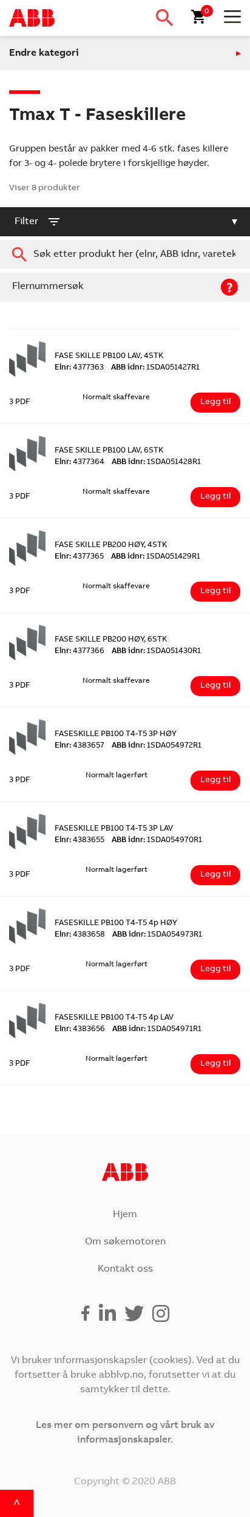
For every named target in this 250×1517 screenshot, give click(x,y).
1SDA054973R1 (157, 935)
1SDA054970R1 (157, 841)
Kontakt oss (125, 1269)
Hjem (125, 1215)
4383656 (80, 1030)
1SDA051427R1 (155, 368)
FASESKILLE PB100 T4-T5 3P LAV (114, 829)
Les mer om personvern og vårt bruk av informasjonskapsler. (125, 1433)
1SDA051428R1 (156, 462)
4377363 (79, 368)
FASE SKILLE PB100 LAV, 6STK (109, 451)
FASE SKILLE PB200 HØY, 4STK (111, 545)
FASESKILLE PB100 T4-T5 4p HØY (116, 924)
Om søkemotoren (125, 1242)
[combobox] (125, 254)
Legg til (215, 402)
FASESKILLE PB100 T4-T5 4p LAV (114, 1018)
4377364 (79, 462)
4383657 (79, 746)
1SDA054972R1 (156, 746)
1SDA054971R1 (156, 1030)
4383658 (80, 935)
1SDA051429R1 (155, 557)
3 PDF (19, 403)
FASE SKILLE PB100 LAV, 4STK (109, 356)
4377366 (79, 652)
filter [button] (26, 222)
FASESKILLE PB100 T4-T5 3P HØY (116, 735)
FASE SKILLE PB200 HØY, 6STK (111, 640)
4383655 (79, 841)
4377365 (79, 557)
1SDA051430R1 (156, 652)
